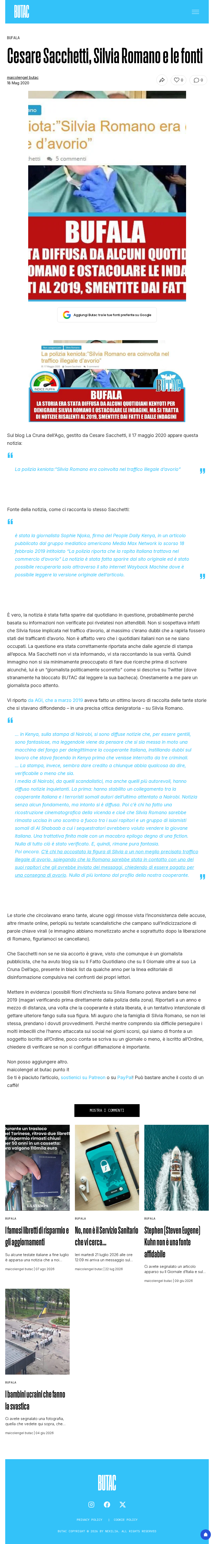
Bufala (10, 1218)
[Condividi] (162, 80)
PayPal (124, 1077)
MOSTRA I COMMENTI (107, 1110)
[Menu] (195, 11)
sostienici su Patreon (83, 1077)
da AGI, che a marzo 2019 (55, 700)
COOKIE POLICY (126, 1520)
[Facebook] (107, 1504)
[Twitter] (122, 1504)
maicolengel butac (23, 77)
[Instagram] (91, 1504)
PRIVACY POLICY (90, 1520)
